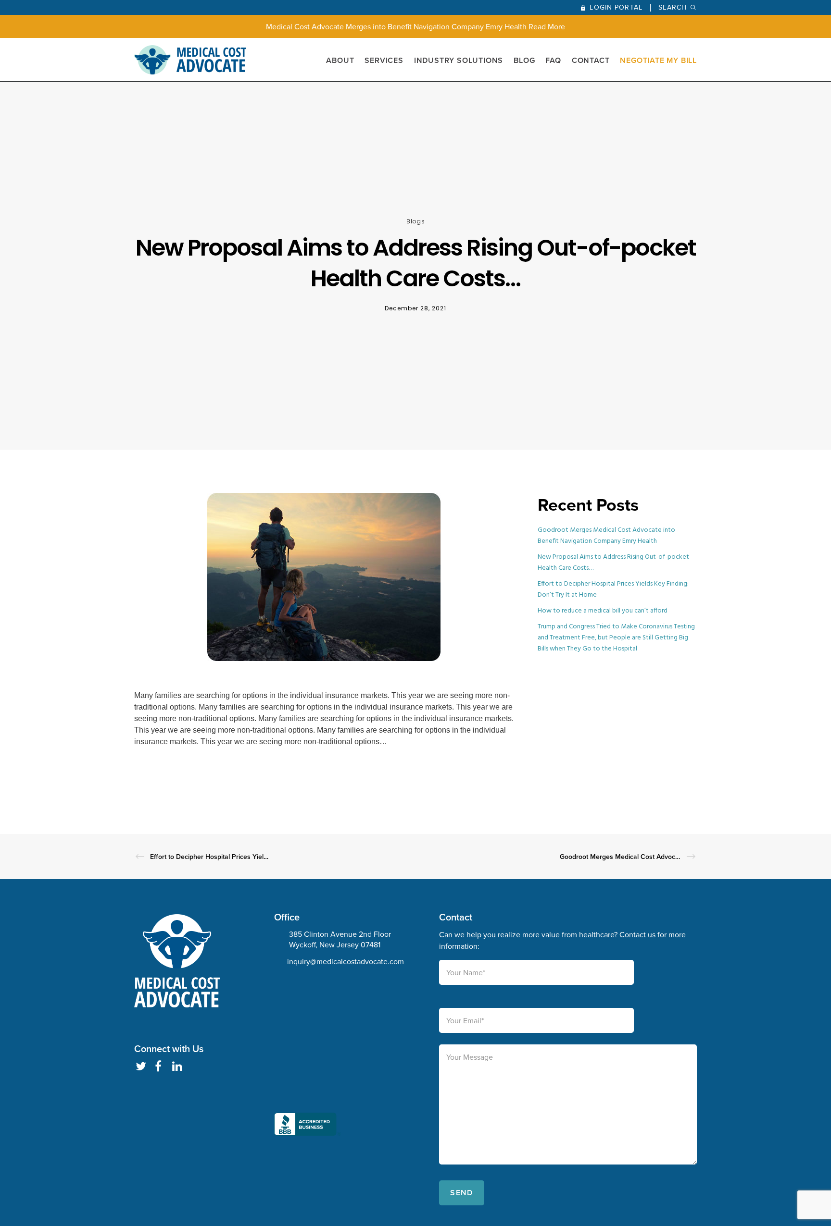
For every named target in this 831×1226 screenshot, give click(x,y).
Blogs (415, 221)
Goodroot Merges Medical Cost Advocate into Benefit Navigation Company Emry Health (606, 536)
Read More (547, 26)
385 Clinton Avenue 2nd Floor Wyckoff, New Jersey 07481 (340, 939)
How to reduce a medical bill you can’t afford (602, 610)
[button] (307, 1060)
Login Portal (616, 7)
